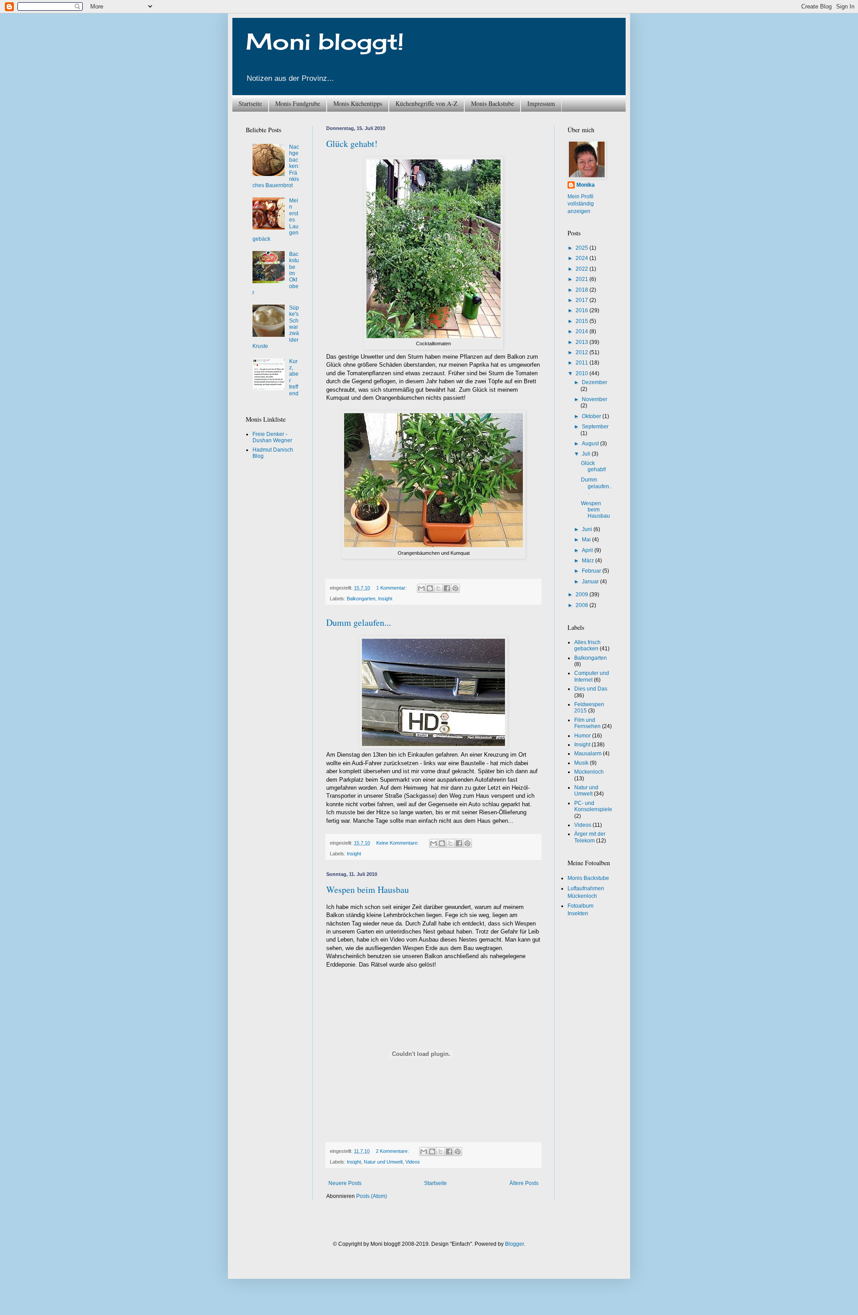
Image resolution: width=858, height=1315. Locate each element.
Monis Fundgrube (297, 103)
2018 (582, 290)
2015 (582, 321)
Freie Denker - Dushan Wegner (272, 437)
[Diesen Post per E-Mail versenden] (421, 588)
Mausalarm (587, 753)
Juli (587, 454)
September (595, 426)
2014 (582, 331)
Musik (581, 763)
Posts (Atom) (371, 1196)
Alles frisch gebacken (587, 645)
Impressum (541, 103)
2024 (582, 258)
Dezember (594, 382)
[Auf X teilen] (438, 588)
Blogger (514, 1244)
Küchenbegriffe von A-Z (426, 103)
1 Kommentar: (392, 587)
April (588, 550)
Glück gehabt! (352, 144)
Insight (385, 598)
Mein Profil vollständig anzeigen (581, 204)
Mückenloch (589, 772)
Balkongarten (361, 598)
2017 (582, 300)
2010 (582, 373)
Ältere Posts (523, 1183)
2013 (582, 342)
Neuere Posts (345, 1183)
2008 (582, 605)
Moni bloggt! (325, 41)
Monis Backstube (492, 103)
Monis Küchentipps (357, 103)
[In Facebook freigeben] (446, 588)
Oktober (592, 416)
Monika (585, 185)
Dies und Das (590, 689)
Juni (587, 529)
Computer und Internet (591, 676)
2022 (582, 269)
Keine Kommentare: (398, 843)
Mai (587, 539)
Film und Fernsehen (587, 723)
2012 (582, 352)
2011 (582, 363)
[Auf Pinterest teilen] (455, 588)
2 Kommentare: (393, 1151)
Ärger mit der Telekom (590, 837)
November (594, 399)
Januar (591, 581)
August (591, 443)
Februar (592, 571)
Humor (582, 736)
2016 (582, 310)
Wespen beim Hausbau (367, 890)
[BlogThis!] (429, 588)
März (588, 560)
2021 (582, 279)
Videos (412, 1161)
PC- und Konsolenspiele (593, 806)
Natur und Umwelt (383, 1161)
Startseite (250, 103)
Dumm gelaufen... (358, 622)
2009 (582, 594)
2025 (582, 248)
